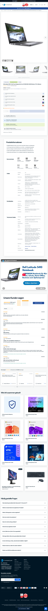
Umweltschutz (17, 568)
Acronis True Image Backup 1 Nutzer (31, 462)
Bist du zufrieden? (26, 568)
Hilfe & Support (26, 564)
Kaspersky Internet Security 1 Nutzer (31, 414)
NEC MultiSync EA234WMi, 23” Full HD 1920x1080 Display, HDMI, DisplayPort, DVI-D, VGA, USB (11, 487)
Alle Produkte (9, 10)
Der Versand (17, 88)
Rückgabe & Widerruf (27, 565)
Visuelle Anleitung (33, 246)
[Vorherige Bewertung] (15, 387)
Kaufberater (25, 561)
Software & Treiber (27, 246)
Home (2, 10)
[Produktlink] (12, 406)
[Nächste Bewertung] (33, 387)
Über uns (16, 570)
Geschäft (5, 10)
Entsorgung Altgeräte (18, 567)
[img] (5, 311)
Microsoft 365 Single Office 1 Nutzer (7, 438)
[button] (2, 5)
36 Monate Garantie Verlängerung (7, 414)
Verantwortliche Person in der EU (30, 250)
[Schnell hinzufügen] (4, 410)
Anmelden (17, 579)
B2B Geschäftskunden (18, 564)
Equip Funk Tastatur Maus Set (30, 486)
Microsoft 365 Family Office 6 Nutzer (31, 438)
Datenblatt (26, 248)
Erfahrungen (16, 561)
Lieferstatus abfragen (27, 567)
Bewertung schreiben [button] (38, 302)
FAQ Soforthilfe (26, 562)
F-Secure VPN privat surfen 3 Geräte (7, 462)
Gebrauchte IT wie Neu (18, 562)
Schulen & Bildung (17, 565)
